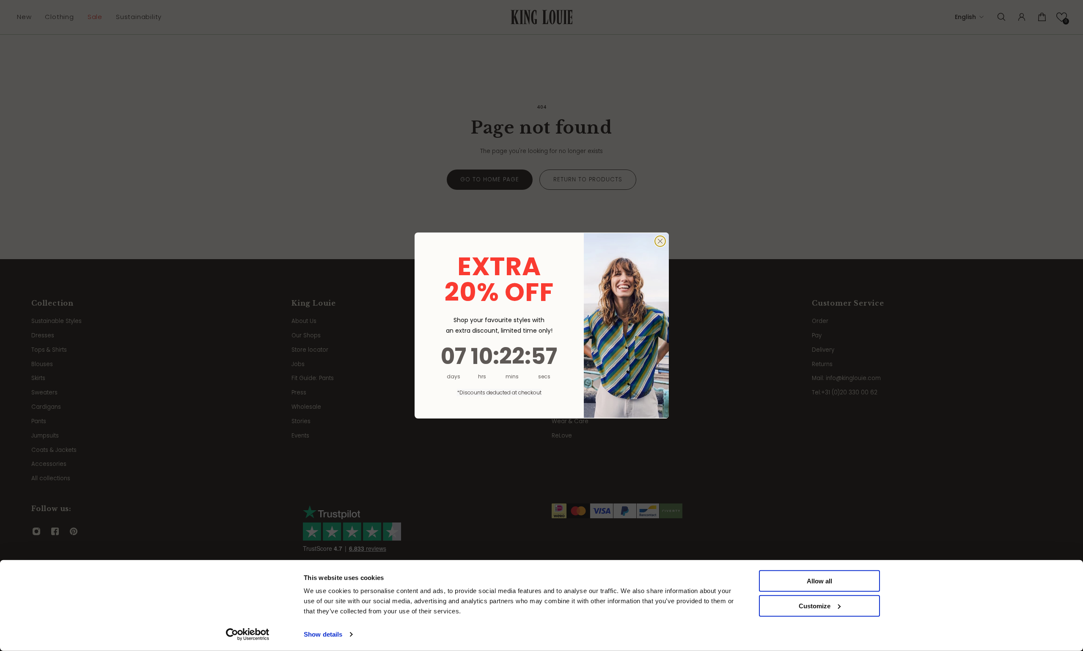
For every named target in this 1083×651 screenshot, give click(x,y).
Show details (323, 634)
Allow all (819, 581)
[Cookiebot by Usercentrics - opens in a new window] (248, 634)
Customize (814, 606)
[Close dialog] (660, 241)
